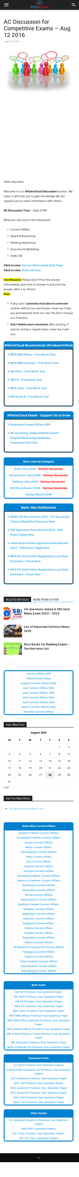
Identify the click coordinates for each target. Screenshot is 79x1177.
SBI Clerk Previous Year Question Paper (39, 996)
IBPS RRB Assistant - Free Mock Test (34, 363)
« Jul (6, 787)
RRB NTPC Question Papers (38, 1128)
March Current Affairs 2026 (38, 707)
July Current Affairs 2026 (38, 688)
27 (40, 774)
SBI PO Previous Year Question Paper (38, 992)
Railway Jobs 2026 (38, 481)
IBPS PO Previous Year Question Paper (38, 1006)
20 (40, 768)
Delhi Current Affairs (39, 856)
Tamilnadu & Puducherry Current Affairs (38, 947)
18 (19, 768)
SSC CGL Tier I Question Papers (38, 1138)
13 (40, 761)
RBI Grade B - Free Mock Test (29, 396)
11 (19, 761)
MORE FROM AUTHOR (46, 599)
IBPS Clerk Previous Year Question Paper (38, 1011)
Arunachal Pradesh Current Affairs (38, 837)
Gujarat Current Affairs (38, 866)
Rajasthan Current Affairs (39, 937)
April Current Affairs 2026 (38, 702)
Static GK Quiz (31, 270)
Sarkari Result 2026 (39, 494)
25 (19, 774)
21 (50, 768)
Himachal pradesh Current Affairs (38, 875)
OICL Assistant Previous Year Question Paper (38, 1092)
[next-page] (12, 662)
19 (30, 768)
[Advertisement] (39, 140)
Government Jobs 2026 (38, 475)
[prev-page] (6, 662)
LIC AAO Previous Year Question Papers (38, 1065)
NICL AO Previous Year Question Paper (38, 1083)
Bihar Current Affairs (39, 847)
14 (50, 761)
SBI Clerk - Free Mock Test (27, 371)
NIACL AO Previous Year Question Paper (38, 1102)
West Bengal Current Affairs (38, 971)
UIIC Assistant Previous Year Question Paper (38, 1078)
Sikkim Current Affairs (38, 942)
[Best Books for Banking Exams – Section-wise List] (13, 648)
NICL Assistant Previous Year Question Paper (38, 1088)
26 (30, 774)
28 (50, 774)
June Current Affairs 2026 (39, 692)
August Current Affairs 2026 (38, 683)
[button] (6, 5)
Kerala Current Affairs (38, 894)
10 (9, 761)
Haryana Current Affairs (39, 871)
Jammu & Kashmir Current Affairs (38, 880)
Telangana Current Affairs (38, 952)
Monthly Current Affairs (39, 711)
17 (9, 768)
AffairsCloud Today (38, 678)
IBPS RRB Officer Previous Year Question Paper (38, 1015)
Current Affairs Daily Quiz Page (42, 265)
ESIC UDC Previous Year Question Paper (38, 1097)
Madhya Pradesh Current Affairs (38, 904)
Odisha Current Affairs (38, 928)
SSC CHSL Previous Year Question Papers (38, 1133)
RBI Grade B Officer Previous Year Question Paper (38, 1029)
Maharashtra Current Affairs (39, 899)
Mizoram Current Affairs (38, 918)
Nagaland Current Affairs (38, 923)
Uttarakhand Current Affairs (39, 966)
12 (30, 761)
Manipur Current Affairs (39, 909)
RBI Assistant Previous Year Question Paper (38, 1042)
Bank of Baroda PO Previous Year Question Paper (38, 1047)
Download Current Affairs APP (30, 424)
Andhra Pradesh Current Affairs (39, 833)
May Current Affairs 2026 (38, 697)
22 (59, 768)
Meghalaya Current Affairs (38, 913)
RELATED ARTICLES (17, 599)
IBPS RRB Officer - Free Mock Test (32, 354)
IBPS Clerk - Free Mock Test (28, 388)
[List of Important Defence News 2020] (13, 631)
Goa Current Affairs (38, 861)
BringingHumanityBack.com (27, 808)
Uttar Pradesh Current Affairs (38, 961)
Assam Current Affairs (39, 842)
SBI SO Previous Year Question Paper (38, 1001)
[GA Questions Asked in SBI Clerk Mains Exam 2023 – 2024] (13, 613)
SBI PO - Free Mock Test (26, 379)
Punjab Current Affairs (38, 933)
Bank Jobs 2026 (38, 469)
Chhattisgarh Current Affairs (39, 852)
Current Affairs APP (38, 673)
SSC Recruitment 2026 (38, 488)
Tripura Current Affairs (38, 956)
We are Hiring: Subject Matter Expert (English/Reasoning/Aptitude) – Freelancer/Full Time (34, 437)
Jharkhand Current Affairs (38, 885)
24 (9, 774)
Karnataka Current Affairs (38, 890)
